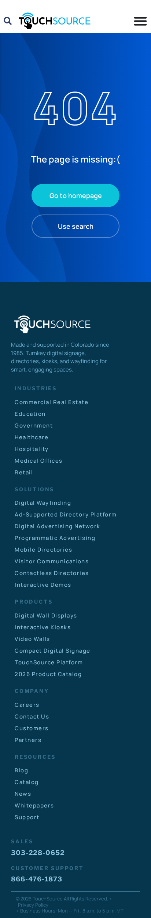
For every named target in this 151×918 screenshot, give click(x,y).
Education (30, 414)
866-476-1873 (36, 879)
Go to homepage (75, 195)
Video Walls (32, 639)
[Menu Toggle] (140, 21)
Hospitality (32, 449)
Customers (32, 728)
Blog (21, 770)
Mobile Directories (43, 549)
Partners (28, 740)
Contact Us (32, 716)
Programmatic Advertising (55, 538)
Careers (27, 705)
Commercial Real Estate (51, 402)
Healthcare (31, 437)
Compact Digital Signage (53, 650)
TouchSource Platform (49, 662)
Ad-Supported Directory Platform (66, 514)
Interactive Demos (43, 585)
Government (34, 425)
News (23, 794)
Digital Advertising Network (57, 526)
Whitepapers (34, 805)
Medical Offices (39, 460)
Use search (75, 226)
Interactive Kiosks (43, 627)
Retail (24, 472)
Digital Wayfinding (43, 503)
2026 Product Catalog (48, 674)
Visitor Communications (52, 561)
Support (27, 817)
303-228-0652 (38, 853)
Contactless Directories (52, 573)
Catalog (27, 782)
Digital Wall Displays (46, 615)
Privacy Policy (33, 905)
